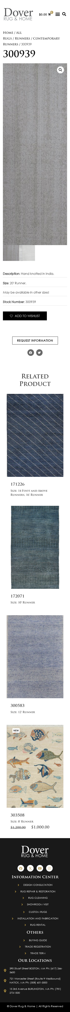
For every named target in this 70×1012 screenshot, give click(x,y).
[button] (57, 14)
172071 (17, 596)
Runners (22, 38)
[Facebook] (21, 868)
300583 (17, 706)
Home (8, 33)
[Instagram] (49, 868)
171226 (17, 485)
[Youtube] (40, 868)
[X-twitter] (30, 868)
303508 (17, 815)
